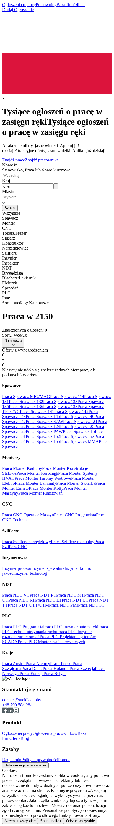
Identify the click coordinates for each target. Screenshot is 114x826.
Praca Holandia (56, 668)
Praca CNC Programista (75, 514)
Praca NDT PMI (63, 605)
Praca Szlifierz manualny (72, 541)
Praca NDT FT (91, 605)
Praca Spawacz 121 (80, 421)
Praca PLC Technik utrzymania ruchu (55, 629)
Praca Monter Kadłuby (22, 468)
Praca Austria (13, 663)
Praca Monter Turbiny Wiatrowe (43, 478)
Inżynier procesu (16, 568)
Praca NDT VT (16, 595)
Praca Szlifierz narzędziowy (26, 541)
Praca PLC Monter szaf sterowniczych (51, 641)
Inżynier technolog (30, 573)
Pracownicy (46, 4)
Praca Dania (32, 668)
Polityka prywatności (39, 759)
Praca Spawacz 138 (60, 406)
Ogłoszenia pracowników (55, 733)
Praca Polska (61, 663)
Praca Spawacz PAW (44, 431)
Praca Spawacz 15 (79, 431)
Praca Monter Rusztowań (40, 493)
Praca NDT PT (43, 595)
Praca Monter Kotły (46, 488)
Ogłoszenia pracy (17, 733)
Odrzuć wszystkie (80, 821)
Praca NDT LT (48, 600)
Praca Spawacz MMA (79, 441)
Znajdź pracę (13, 160)
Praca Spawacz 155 (43, 441)
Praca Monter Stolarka (75, 483)
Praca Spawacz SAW (44, 421)
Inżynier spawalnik (47, 568)
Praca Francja (31, 673)
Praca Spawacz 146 (77, 416)
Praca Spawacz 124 (43, 426)
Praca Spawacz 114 (67, 396)
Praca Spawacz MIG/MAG (26, 396)
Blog (24, 738)
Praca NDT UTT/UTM (28, 605)
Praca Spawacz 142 (71, 411)
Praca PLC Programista (22, 626)
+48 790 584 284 (17, 704)
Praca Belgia (54, 673)
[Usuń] (55, 186)
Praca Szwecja (82, 668)
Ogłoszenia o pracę (19, 4)
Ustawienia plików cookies (25, 765)
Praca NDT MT (70, 595)
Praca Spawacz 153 (77, 436)
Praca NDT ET (75, 600)
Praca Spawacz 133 (60, 401)
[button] (57, 202)
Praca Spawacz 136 (26, 406)
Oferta (79, 4)
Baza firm (65, 4)
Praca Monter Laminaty (35, 483)
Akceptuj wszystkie (20, 821)
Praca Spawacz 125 (77, 426)
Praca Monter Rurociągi (37, 473)
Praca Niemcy (37, 663)
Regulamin (11, 759)
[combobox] (27, 186)
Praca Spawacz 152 (43, 436)
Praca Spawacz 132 (26, 401)
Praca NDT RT (21, 600)
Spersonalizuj (51, 821)
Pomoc (64, 759)
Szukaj (9, 208)
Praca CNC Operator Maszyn (28, 514)
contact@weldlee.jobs (21, 699)
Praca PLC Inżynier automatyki (70, 626)
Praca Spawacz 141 (37, 411)
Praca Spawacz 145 (43, 416)
